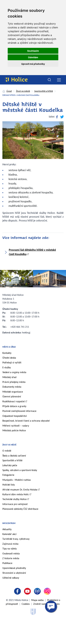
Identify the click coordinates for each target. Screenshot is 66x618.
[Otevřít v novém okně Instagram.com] (48, 591)
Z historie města (10, 558)
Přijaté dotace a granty (14, 406)
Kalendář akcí (9, 534)
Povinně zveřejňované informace (19, 411)
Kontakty (6, 353)
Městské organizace (12, 392)
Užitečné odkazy (10, 578)
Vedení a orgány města (14, 372)
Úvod (9, 91)
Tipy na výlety (9, 549)
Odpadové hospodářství (14, 416)
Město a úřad (9, 347)
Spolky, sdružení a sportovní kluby (19, 470)
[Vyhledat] (49, 80)
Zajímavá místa (10, 544)
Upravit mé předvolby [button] (33, 64)
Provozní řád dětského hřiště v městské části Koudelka (32, 252)
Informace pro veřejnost (15, 504)
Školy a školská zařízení (14, 456)
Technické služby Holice (14, 499)
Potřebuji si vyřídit (11, 362)
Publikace (7, 563)
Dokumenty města (11, 387)
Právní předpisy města (13, 382)
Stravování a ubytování (14, 573)
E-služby (6, 367)
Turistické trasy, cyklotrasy (15, 539)
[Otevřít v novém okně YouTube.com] (28, 591)
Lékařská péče (9, 465)
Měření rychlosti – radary (15, 426)
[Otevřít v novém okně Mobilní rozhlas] (38, 591)
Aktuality (7, 529)
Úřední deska (9, 358)
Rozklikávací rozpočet (13, 401)
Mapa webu (37, 600)
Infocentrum (8, 523)
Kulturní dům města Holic (15, 494)
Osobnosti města (11, 553)
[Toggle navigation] (59, 80)
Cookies (26, 604)
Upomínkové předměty (14, 568)
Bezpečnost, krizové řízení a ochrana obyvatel (26, 421)
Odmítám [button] (33, 57)
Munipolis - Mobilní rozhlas (16, 480)
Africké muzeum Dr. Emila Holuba (19, 490)
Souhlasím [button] (33, 50)
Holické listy (8, 485)
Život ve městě (23, 91)
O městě (6, 451)
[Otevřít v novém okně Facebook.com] (18, 591)
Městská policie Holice (14, 430)
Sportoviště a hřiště (43, 91)
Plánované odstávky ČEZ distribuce (20, 509)
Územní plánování (11, 396)
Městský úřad (9, 377)
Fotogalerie (8, 475)
